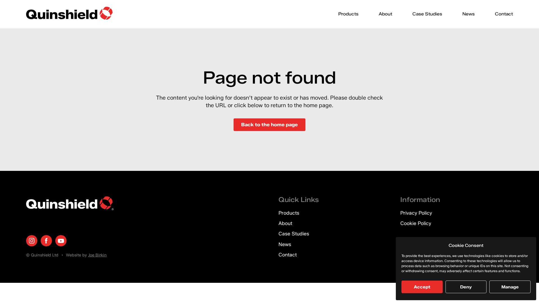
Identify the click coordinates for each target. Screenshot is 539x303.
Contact (504, 14)
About (385, 14)
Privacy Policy (416, 213)
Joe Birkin (97, 255)
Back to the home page (269, 124)
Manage (510, 287)
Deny (466, 287)
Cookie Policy (415, 223)
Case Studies (427, 14)
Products (348, 14)
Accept (422, 287)
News (468, 14)
